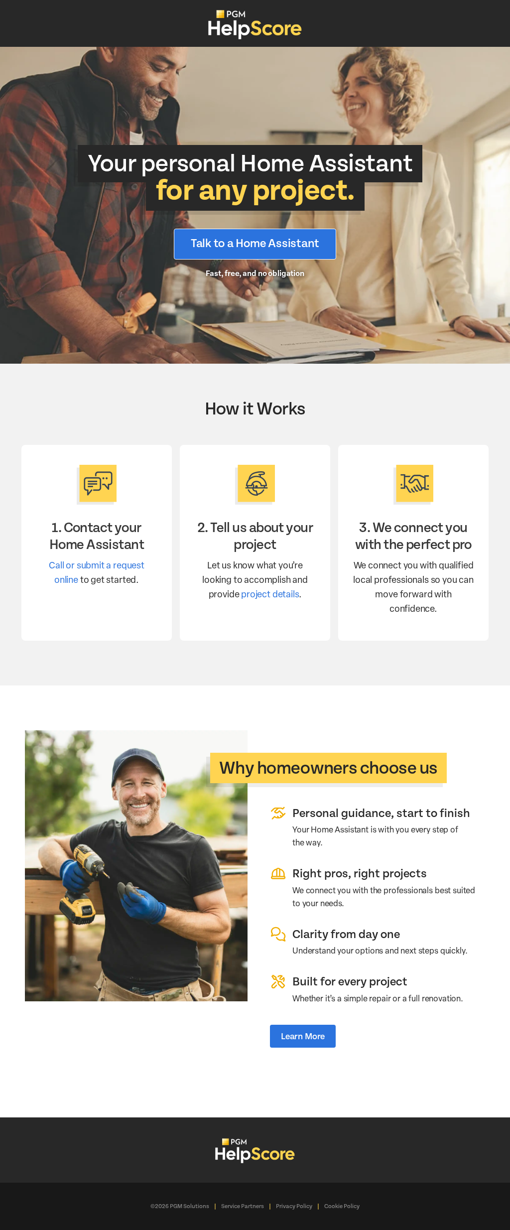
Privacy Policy (294, 1206)
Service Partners (242, 1206)
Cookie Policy (342, 1206)
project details (269, 593)
